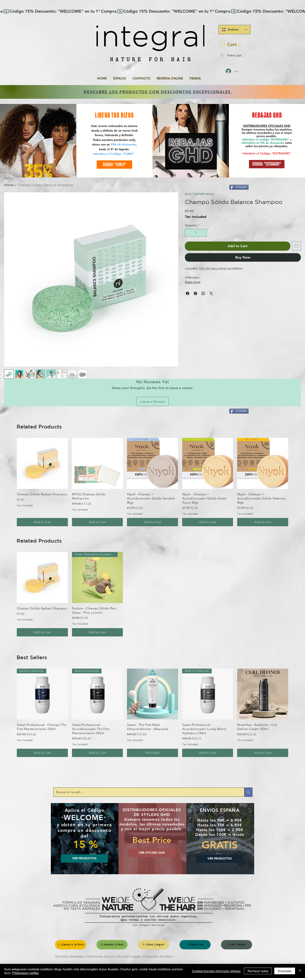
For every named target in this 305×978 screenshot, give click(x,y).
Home (9, 185)
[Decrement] (188, 232)
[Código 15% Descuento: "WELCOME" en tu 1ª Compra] (152, 11)
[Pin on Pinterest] (195, 293)
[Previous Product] (10, 463)
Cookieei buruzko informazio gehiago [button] (216, 971)
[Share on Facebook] (187, 293)
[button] (233, 44)
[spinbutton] (196, 232)
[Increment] (203, 232)
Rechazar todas (258, 971)
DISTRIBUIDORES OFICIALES (263, 126)
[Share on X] (211, 293)
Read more (192, 282)
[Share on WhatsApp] (203, 293)
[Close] (300, 971)
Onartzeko (285, 971)
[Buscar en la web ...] (248, 792)
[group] (152, 482)
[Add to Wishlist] (296, 246)
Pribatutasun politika (25, 973)
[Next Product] (294, 463)
